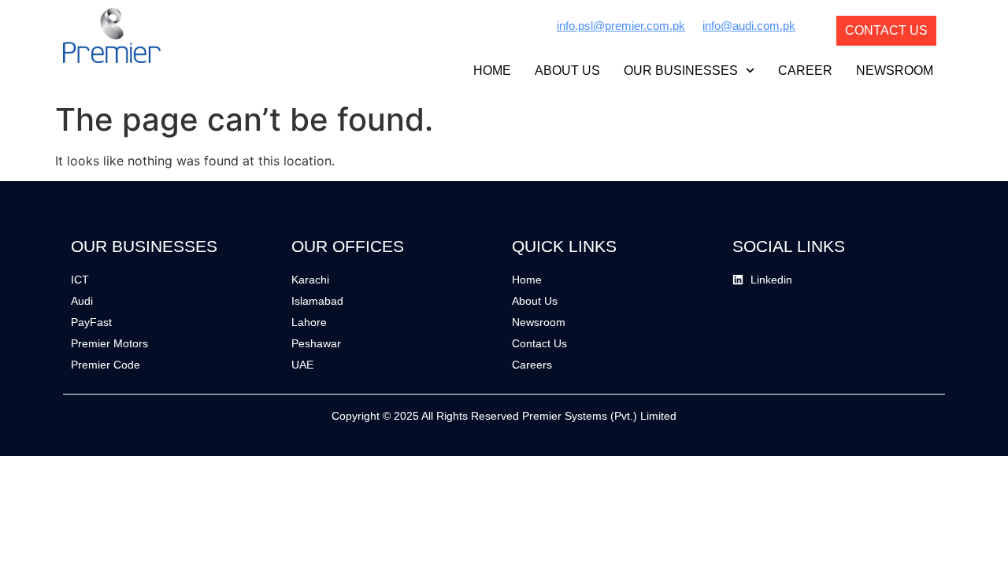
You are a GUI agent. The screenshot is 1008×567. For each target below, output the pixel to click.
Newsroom (894, 70)
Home (492, 70)
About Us (567, 70)
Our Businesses (681, 70)
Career (805, 70)
